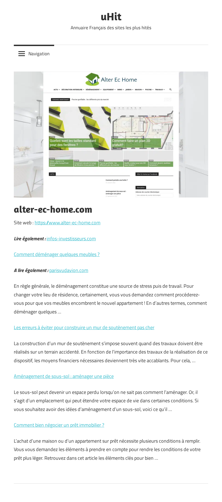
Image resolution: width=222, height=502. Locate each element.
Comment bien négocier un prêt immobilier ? (59, 425)
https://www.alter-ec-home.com (67, 222)
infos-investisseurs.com (71, 238)
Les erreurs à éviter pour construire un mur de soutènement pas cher (84, 327)
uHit (111, 16)
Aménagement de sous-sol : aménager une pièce (64, 376)
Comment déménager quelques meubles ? (57, 254)
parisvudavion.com (68, 270)
